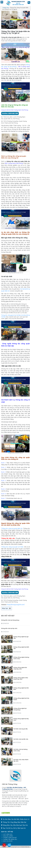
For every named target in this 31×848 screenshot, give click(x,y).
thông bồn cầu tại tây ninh (9, 628)
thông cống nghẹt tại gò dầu (20, 637)
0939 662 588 (10, 113)
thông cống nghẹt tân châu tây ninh (20, 668)
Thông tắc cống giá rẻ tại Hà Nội (10, 315)
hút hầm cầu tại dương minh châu (20, 750)
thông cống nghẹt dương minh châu (21, 657)
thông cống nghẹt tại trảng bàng (19, 709)
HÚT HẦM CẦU (7, 834)
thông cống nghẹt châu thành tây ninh (20, 678)
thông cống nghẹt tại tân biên (21, 688)
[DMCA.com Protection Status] (5, 813)
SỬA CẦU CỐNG (8, 836)
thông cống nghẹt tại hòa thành (21, 698)
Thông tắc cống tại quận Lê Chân (12, 547)
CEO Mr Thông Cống (9, 784)
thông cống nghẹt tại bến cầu (21, 647)
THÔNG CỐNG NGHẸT (10, 837)
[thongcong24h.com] (15, 3)
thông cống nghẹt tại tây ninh (21, 719)
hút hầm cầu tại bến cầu (20, 739)
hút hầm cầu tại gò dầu (20, 729)
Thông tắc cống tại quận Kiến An (11, 528)
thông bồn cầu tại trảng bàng (10, 620)
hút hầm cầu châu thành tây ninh (20, 760)
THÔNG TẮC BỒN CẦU (10, 839)
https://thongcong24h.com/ (15, 604)
